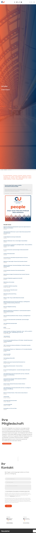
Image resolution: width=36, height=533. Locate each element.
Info (9, 176)
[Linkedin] (17, 2)
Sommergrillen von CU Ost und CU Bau (10, 408)
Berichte (24, 175)
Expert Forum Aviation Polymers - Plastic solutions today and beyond (15, 392)
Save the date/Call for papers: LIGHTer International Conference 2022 (13, 186)
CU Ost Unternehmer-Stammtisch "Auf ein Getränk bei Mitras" (14, 270)
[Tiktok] (19, 2)
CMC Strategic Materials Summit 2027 (10, 400)
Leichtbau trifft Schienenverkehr (9, 253)
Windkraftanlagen (19, 179)
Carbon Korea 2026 (7, 354)
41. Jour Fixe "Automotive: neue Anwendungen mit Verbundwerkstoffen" (16, 249)
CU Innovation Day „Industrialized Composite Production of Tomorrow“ (16, 257)
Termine (13, 179)
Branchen (29, 175)
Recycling (13, 177)
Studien (29, 177)
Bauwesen (20, 175)
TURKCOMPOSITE (7, 336)
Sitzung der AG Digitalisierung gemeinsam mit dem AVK (13, 278)
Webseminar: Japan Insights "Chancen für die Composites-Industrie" (15, 261)
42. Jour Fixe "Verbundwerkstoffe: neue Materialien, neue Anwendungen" (16, 319)
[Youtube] (21, 2)
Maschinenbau (18, 176)
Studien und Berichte (7, 179)
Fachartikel (6, 176)
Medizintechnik (24, 176)
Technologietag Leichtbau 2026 (9, 358)
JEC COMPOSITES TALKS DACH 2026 (10, 323)
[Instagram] (15, 2)
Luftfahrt (12, 176)
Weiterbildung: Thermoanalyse (9, 282)
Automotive (15, 175)
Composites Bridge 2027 (8, 404)
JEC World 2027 (6, 396)
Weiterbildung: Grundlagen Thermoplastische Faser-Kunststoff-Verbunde (16, 274)
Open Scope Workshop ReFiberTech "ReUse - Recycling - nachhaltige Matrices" (17, 315)
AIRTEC (5, 327)
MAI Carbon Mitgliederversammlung (10, 306)
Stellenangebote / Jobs (23, 177)
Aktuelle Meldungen (8, 175)
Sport (17, 177)
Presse (29, 176)
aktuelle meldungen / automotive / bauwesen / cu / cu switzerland (20, 193)
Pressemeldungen (7, 177)
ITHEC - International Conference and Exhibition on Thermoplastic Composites (17, 345)
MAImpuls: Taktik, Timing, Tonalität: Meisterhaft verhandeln (14, 297)
